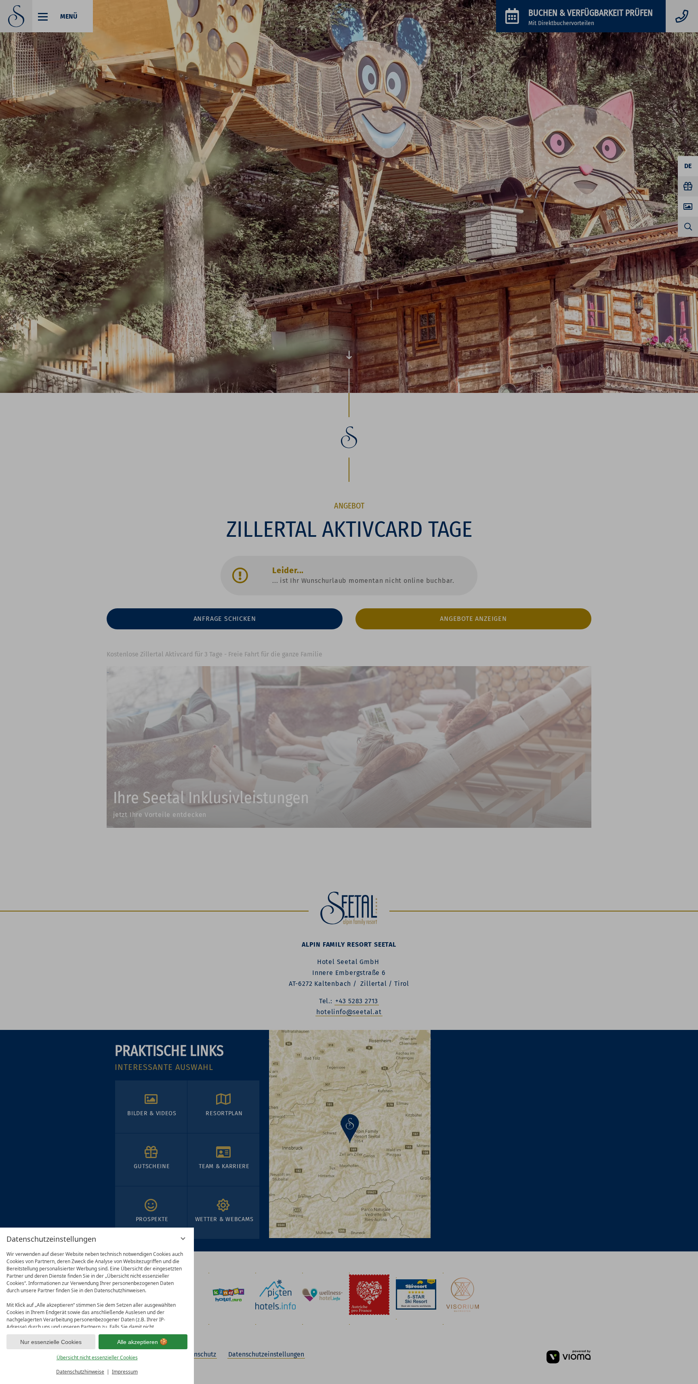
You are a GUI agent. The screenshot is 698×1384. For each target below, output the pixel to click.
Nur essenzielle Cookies (51, 1342)
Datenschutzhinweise (80, 1371)
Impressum (125, 1371)
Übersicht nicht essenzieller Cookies (97, 1357)
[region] (96, 1287)
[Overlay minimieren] (183, 1238)
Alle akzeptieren (137, 1342)
